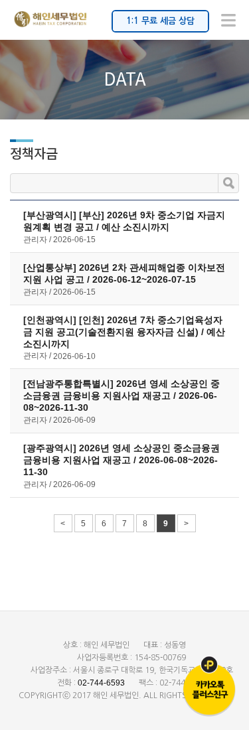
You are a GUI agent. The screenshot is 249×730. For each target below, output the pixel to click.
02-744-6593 (101, 683)
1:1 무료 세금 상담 (160, 21)
